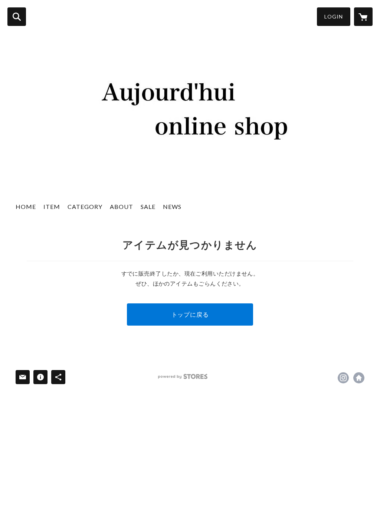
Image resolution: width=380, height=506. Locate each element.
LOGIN (333, 16)
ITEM (51, 206)
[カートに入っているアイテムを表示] (363, 16)
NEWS (172, 206)
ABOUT (121, 206)
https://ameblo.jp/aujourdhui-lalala (358, 377)
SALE (148, 206)
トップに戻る (190, 314)
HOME (26, 206)
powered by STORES (182, 376)
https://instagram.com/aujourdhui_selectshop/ (343, 377)
